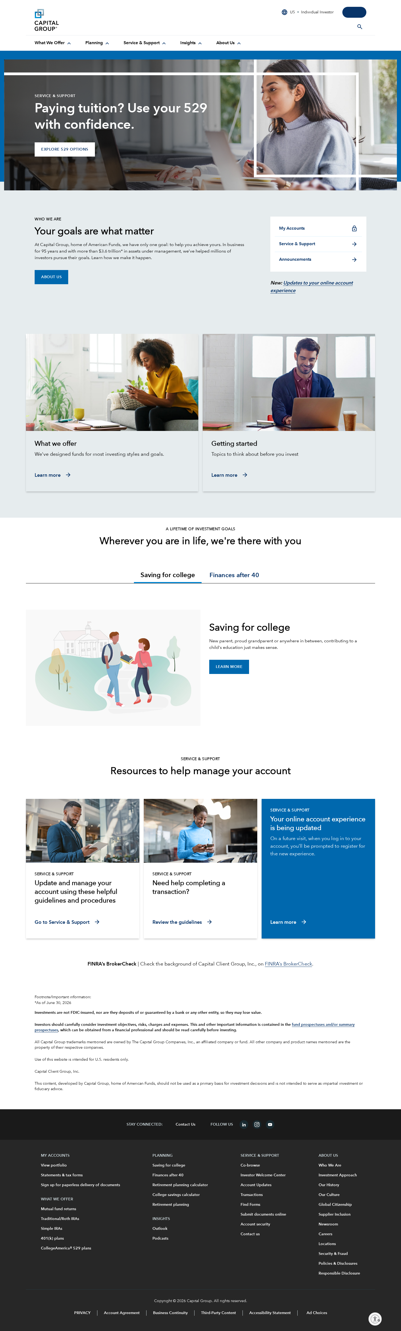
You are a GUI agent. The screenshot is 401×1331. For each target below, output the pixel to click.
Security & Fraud (333, 1254)
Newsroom (328, 1224)
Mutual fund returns (58, 1209)
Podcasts (160, 1238)
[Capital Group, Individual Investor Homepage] (75, 20)
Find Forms (250, 1205)
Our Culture (329, 1195)
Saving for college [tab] (167, 575)
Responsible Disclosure (339, 1273)
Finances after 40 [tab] (234, 575)
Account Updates (256, 1185)
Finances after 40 (168, 1175)
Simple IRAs (51, 1229)
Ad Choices (316, 1313)
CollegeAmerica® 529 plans (66, 1248)
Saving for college (168, 1165)
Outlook (159, 1229)
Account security (255, 1224)
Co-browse (250, 1165)
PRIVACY (82, 1313)
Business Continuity (170, 1313)
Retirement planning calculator (180, 1185)
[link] (112, 444)
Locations (327, 1244)
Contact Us (185, 1124)
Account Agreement (122, 1313)
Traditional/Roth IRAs (60, 1219)
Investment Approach (338, 1175)
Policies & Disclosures (338, 1264)
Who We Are (330, 1165)
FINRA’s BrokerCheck (288, 964)
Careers (325, 1234)
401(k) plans (52, 1238)
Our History (329, 1185)
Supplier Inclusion (335, 1214)
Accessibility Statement (270, 1313)
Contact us (250, 1234)
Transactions (252, 1195)
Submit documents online (263, 1214)
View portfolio (54, 1165)
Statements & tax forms (62, 1175)
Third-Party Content (218, 1313)
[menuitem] (53, 43)
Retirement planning (170, 1205)
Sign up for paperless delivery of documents (80, 1185)
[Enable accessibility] (375, 1319)
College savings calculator (176, 1195)
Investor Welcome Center (263, 1175)
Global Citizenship (335, 1205)
